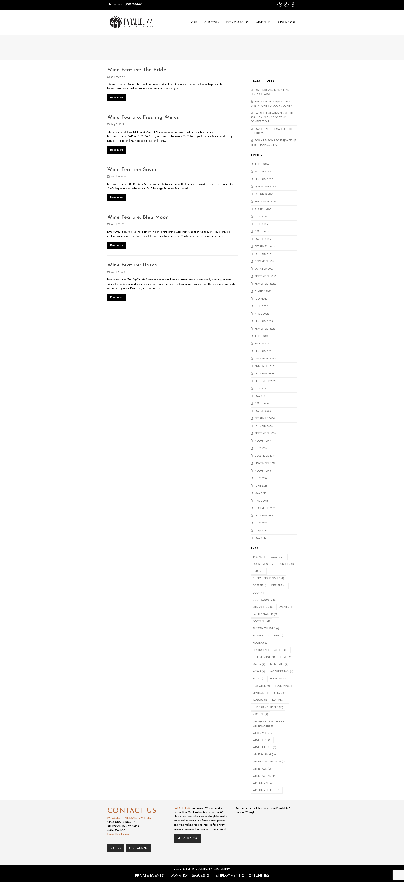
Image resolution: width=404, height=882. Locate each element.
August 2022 (263, 291)
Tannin (260, 700)
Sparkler (261, 693)
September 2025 (265, 202)
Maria (259, 664)
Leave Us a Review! (118, 834)
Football (261, 621)
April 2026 (262, 164)
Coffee (259, 585)
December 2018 (265, 456)
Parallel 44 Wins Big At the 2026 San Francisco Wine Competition (272, 117)
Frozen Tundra (266, 628)
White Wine (263, 733)
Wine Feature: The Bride (136, 69)
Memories (279, 664)
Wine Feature (264, 747)
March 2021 (262, 344)
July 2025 (261, 217)
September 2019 (265, 433)
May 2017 (260, 538)
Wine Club (262, 740)
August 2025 (263, 209)
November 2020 (265, 366)
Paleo (259, 679)
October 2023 (264, 269)
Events (286, 607)
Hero (279, 636)
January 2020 (264, 426)
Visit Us (115, 848)
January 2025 (264, 254)
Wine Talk (263, 769)
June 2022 (261, 306)
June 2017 (261, 531)
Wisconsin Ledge (267, 790)
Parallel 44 (279, 679)
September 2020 (265, 381)
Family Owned (265, 614)
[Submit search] (293, 70)
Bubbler (286, 564)
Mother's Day (281, 671)
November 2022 (265, 284)
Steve (280, 693)
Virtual (260, 714)
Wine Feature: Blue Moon (138, 217)
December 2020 (265, 359)
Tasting (279, 700)
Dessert (279, 585)
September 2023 (265, 276)
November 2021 (265, 329)
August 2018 (263, 471)
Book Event (263, 564)
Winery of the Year (269, 762)
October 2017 (264, 516)
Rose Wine (284, 686)
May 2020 (261, 396)
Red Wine (261, 686)
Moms (259, 671)
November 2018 (265, 463)
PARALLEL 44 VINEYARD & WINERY (129, 818)
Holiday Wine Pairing (270, 650)
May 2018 (260, 493)
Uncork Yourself (268, 707)
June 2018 (261, 486)
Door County (265, 600)
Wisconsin (263, 783)
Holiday (260, 643)
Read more (116, 97)
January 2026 (264, 179)
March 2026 (263, 172)
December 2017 (265, 508)
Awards (278, 557)
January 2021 (264, 351)
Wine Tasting (264, 776)
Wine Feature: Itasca (132, 265)
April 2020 (262, 403)
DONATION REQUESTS (189, 876)
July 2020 (261, 389)
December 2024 (265, 261)
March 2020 (263, 411)
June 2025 (261, 224)
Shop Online (138, 848)
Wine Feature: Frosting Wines (143, 117)
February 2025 (265, 246)
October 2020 (264, 374)
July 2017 (261, 523)
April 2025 (262, 231)
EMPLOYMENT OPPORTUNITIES (242, 876)
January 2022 (264, 321)
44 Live (259, 557)
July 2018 (261, 478)
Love (285, 657)
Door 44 (260, 593)
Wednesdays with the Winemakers (268, 724)
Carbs (258, 571)
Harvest (261, 636)
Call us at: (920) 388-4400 (127, 4)
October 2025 (264, 194)
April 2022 (262, 314)
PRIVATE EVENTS (149, 876)
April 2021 (261, 336)
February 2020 (265, 418)
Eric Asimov (263, 607)
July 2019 (261, 448)
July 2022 (261, 299)
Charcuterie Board (268, 578)
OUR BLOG (190, 838)
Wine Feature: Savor (132, 169)
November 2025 (265, 187)
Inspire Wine (264, 657)
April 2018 (261, 501)
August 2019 (263, 441)
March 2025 (263, 239)
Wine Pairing (264, 754)
